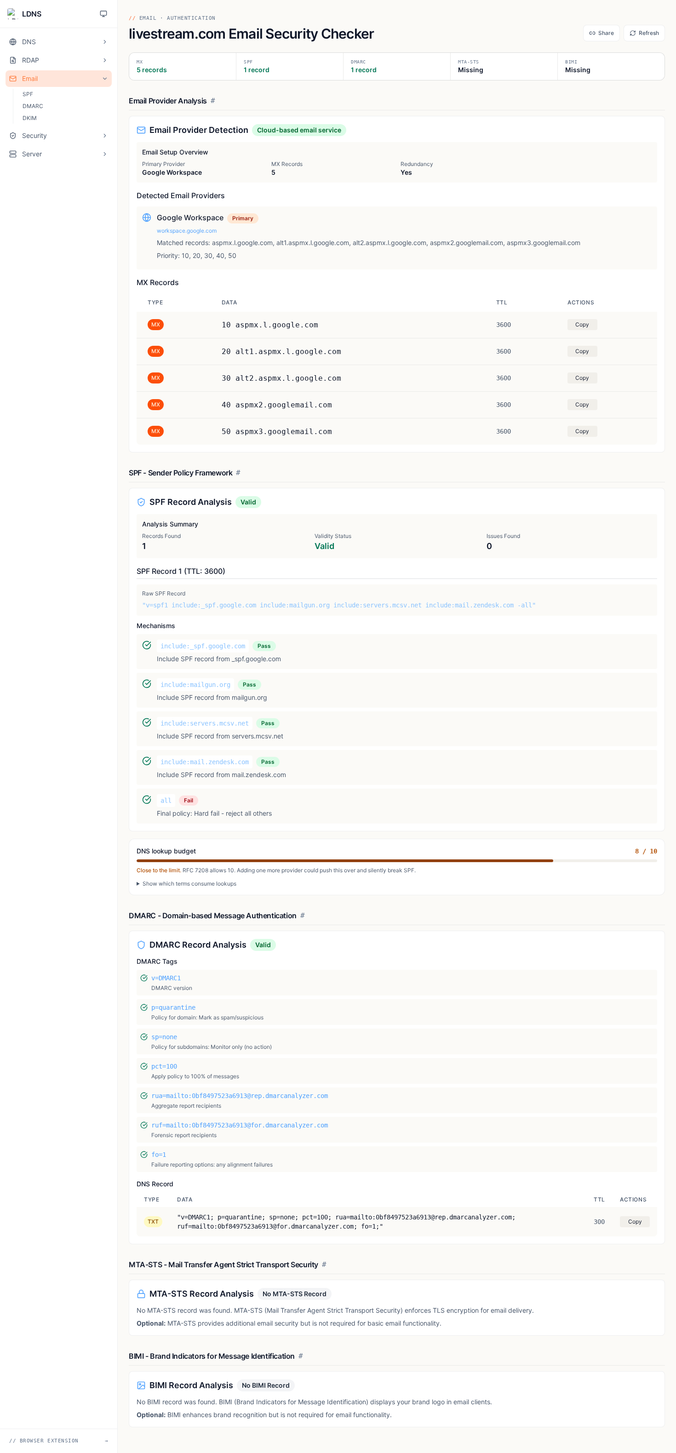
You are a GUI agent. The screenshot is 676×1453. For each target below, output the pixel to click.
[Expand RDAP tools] (105, 60)
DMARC (33, 106)
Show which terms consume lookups (189, 883)
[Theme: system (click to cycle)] (103, 13)
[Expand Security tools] (105, 135)
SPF (28, 94)
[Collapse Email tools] (105, 78)
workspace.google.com (187, 230)
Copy (582, 324)
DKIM (30, 117)
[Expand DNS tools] (105, 42)
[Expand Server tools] (105, 154)
